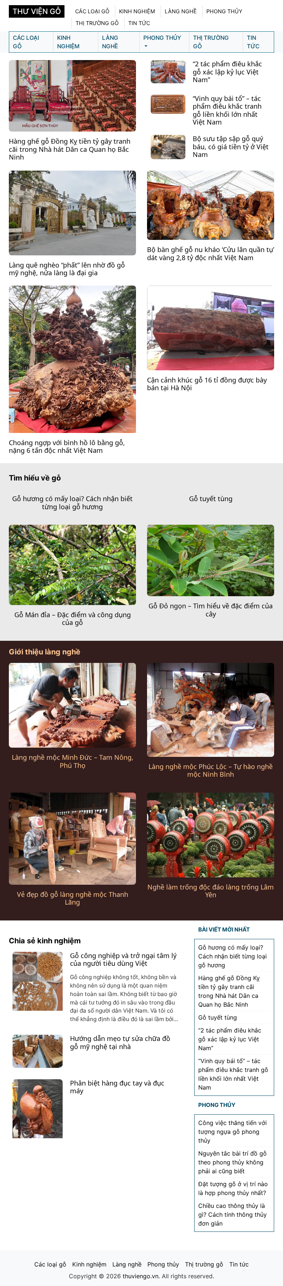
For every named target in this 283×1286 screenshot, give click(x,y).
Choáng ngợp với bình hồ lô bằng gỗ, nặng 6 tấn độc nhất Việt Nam (67, 446)
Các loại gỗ (92, 11)
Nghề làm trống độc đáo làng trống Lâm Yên (210, 891)
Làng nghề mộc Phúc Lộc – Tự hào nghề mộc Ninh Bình (211, 770)
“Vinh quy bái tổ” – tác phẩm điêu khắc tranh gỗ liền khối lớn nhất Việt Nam (227, 110)
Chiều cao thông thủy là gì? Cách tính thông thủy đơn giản (232, 1214)
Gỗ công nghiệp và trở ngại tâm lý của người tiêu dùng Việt (123, 959)
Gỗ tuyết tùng (211, 498)
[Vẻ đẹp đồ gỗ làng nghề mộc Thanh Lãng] (72, 838)
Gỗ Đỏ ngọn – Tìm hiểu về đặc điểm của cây (211, 609)
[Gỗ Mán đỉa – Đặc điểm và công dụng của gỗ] (72, 564)
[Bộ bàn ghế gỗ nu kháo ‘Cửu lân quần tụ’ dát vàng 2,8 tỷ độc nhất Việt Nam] (210, 205)
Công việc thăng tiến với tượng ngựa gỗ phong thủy (232, 1131)
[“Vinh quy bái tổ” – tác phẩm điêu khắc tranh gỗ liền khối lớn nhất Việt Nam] (168, 103)
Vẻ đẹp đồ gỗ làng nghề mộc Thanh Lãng (72, 898)
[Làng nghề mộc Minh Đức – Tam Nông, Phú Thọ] (72, 704)
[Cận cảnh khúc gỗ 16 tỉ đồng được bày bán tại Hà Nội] (210, 327)
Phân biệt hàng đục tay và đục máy (117, 1087)
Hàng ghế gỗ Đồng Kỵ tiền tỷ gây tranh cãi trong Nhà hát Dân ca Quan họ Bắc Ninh (69, 149)
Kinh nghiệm (137, 11)
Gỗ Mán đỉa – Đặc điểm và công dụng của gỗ (72, 618)
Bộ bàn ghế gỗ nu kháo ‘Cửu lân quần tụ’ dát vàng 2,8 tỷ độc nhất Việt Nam (210, 253)
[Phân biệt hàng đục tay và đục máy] (38, 1112)
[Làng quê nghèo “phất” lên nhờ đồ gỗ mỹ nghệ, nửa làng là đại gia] (72, 212)
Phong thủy (224, 11)
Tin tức (139, 23)
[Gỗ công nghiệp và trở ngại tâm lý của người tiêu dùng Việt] (38, 981)
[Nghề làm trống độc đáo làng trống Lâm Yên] (210, 834)
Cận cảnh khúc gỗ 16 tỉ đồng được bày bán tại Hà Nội (207, 383)
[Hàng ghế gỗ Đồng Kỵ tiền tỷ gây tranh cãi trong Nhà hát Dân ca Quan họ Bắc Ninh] (72, 95)
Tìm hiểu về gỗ (35, 477)
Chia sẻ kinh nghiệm (45, 940)
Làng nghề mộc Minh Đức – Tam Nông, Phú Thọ (72, 761)
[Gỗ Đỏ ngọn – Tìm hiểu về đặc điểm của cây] (210, 559)
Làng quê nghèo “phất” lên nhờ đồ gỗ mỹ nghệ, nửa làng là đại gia (67, 269)
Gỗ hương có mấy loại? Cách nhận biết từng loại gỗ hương (72, 502)
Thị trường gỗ (97, 23)
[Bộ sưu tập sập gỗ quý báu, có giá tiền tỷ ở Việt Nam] (168, 146)
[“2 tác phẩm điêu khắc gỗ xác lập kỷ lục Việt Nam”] (168, 71)
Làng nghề (181, 11)
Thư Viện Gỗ (37, 11)
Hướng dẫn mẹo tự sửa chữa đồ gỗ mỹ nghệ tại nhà (120, 1042)
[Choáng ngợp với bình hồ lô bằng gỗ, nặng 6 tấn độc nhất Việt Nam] (72, 360)
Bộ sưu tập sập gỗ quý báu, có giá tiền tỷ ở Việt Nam (231, 146)
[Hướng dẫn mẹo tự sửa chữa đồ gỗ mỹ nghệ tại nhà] (38, 1050)
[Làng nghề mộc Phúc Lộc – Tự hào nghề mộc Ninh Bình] (210, 709)
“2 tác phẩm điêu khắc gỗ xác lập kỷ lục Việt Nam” (227, 71)
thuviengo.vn (140, 1276)
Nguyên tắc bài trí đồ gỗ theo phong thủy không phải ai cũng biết (232, 1162)
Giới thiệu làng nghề (44, 651)
